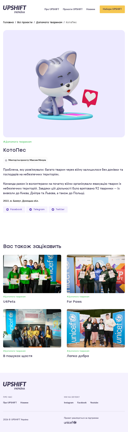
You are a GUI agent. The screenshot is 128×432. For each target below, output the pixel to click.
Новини (90, 9)
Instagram (69, 403)
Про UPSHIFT (51, 9)
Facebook (16, 209)
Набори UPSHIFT (112, 9)
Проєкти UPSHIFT (73, 9)
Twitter (60, 209)
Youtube (94, 403)
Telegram (38, 209)
